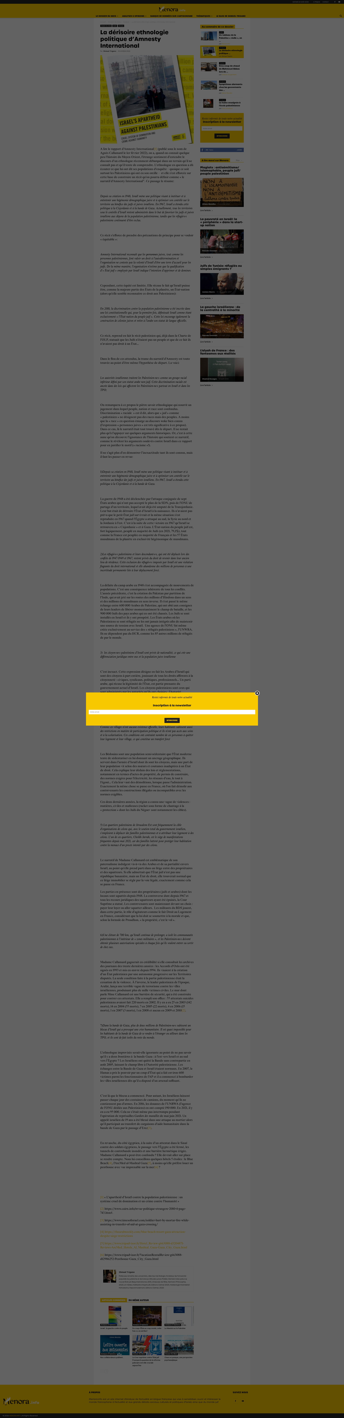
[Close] (257, 693)
